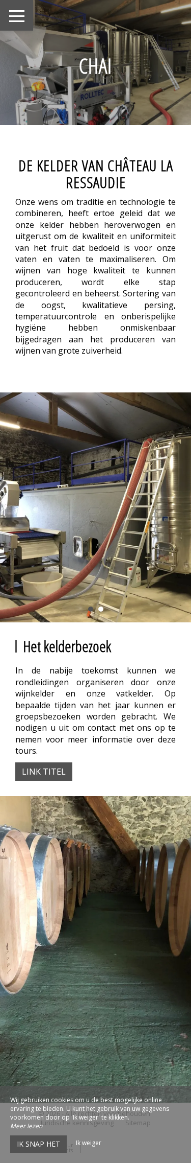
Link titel (44, 771)
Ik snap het (38, 1144)
